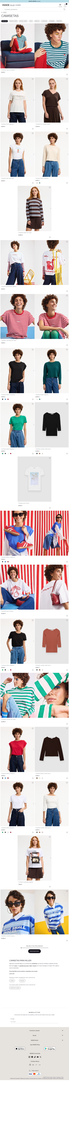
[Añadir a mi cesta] (67, 74)
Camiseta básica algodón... (42, 178)
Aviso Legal (55, 1078)
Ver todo (4, 21)
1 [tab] (2, 24)
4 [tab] (4, 78)
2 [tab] (37, 78)
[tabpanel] (34, 208)
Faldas (22, 980)
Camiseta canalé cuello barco (43, 449)
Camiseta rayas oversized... (8, 70)
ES (33, 1065)
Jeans (12, 980)
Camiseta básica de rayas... (25, 232)
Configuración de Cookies (35, 1078)
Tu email (12, 1018)
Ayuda (34, 1035)
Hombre (18, 5)
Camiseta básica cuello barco (43, 773)
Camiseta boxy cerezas (7, 611)
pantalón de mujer (24, 965)
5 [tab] (5, 78)
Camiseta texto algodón (7, 124)
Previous (2, 100)
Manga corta (13, 21)
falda (30, 965)
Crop (30, 21)
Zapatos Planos (15, 987)
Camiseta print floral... (24, 503)
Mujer (12, 5)
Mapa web (61, 1078)
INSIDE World (34, 1040)
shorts (34, 965)
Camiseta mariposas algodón (25, 882)
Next (32, 100)
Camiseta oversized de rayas (8, 340)
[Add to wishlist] (67, 24)
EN (40, 1065)
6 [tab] (40, 78)
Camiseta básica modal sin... (8, 394)
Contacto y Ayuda (35, 1030)
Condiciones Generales (47, 1078)
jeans (15, 965)
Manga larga (23, 21)
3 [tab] (3, 78)
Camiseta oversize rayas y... (8, 936)
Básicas (37, 21)
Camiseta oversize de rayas (8, 719)
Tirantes (59, 21)
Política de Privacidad (14, 1078)
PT (37, 1065)
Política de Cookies (24, 1078)
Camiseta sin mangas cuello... (43, 124)
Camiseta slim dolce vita (7, 178)
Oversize (51, 21)
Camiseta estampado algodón (9, 286)
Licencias (44, 21)
